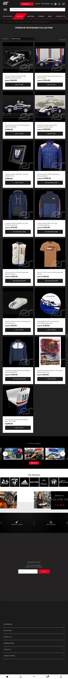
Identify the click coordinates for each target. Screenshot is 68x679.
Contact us (26, 4)
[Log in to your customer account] (59, 4)
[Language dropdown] (55, 4)
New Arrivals (23, 39)
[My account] (61, 677)
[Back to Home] (7, 677)
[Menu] (20, 677)
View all (34, 463)
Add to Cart (19, 84)
